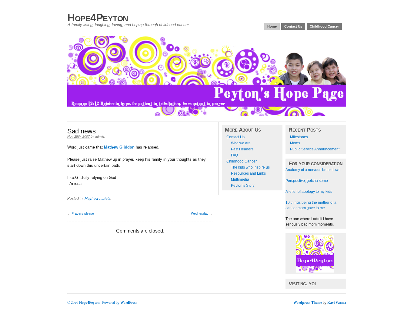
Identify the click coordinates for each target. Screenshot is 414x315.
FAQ (234, 155)
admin (99, 136)
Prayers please (83, 213)
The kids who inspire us (250, 167)
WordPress (128, 302)
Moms (295, 143)
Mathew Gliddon (119, 147)
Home (272, 26)
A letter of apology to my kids (308, 191)
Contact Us (293, 26)
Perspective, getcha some (306, 181)
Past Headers (242, 149)
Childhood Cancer (324, 26)
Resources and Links (248, 173)
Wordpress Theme (307, 302)
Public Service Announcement (314, 149)
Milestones (299, 137)
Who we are (241, 143)
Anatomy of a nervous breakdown (313, 170)
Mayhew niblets (97, 198)
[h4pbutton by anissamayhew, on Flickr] (315, 271)
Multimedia (240, 179)
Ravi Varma (336, 302)
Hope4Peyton (97, 17)
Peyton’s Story (243, 185)
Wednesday (200, 213)
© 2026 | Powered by (93, 302)
